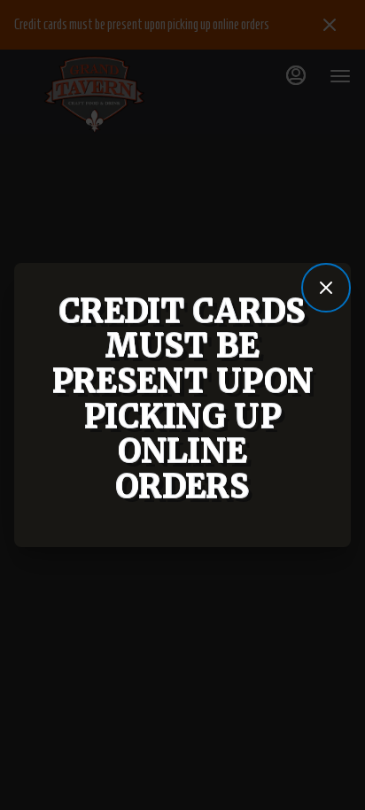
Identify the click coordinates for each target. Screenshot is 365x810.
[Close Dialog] (326, 287)
